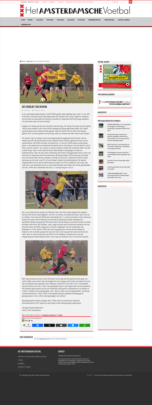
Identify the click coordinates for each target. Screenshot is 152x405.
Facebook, (46, 315)
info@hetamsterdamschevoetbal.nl (69, 356)
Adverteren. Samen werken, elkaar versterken (79, 2)
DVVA (26, 320)
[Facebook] (112, 2)
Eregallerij (52, 2)
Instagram (52, 315)
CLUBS (23, 20)
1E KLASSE (39, 20)
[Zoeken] (130, 2)
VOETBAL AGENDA (124, 20)
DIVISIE (30, 20)
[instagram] (117, 2)
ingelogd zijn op (44, 339)
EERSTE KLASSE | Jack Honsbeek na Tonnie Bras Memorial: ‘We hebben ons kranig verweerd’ (118, 146)
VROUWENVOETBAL (94, 20)
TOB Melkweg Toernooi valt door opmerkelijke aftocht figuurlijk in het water (118, 154)
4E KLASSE (70, 20)
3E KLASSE (60, 20)
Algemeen (29, 61)
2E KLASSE (50, 20)
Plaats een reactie (39, 110)
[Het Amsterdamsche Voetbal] (76, 10)
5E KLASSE (81, 20)
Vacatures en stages (24, 367)
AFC (32, 320)
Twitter (60, 315)
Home (23, 61)
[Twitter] (115, 2)
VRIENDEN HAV (26, 24)
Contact (44, 2)
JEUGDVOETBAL (109, 20)
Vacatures (60, 2)
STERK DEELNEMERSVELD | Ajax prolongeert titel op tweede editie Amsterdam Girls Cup (118, 175)
